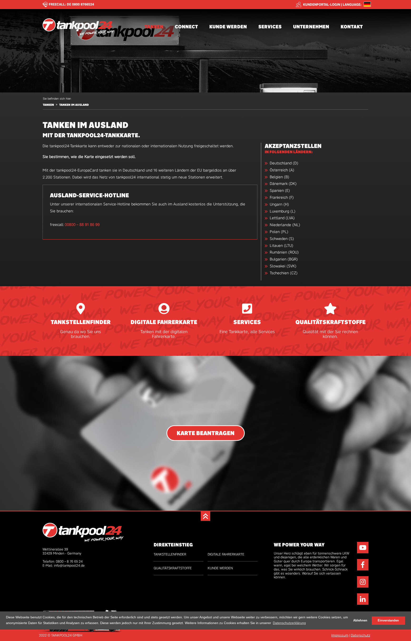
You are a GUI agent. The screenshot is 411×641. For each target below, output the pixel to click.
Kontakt (352, 26)
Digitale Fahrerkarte (164, 322)
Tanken (153, 26)
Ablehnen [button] (360, 620)
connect (186, 26)
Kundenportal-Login (321, 4)
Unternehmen (311, 26)
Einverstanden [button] (388, 620)
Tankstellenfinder (81, 322)
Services (270, 26)
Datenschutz (360, 635)
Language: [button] (352, 5)
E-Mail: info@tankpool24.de (64, 565)
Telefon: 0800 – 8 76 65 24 (63, 561)
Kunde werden (228, 26)
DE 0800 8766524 (80, 4)
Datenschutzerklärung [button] (289, 623)
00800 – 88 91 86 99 (82, 224)
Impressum (339, 635)
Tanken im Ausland (74, 105)
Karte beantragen (206, 433)
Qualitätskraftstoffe (330, 322)
